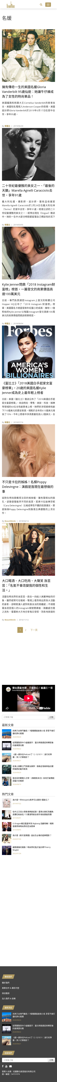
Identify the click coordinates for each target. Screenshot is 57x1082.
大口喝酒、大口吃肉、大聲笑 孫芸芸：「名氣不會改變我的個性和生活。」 (26, 585)
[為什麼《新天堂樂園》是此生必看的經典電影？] (6, 838)
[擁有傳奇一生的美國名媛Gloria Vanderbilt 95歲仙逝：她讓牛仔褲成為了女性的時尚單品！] (28, 55)
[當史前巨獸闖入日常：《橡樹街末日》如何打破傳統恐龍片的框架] (6, 781)
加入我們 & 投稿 (9, 998)
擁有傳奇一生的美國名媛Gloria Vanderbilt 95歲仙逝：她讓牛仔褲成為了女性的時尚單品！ (28, 91)
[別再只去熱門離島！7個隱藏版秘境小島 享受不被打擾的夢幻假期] (6, 733)
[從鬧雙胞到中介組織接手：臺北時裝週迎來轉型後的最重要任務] (6, 745)
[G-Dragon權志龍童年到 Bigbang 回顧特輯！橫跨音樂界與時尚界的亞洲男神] (6, 826)
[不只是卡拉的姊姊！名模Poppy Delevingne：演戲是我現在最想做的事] (28, 450)
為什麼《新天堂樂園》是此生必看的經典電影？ (32, 835)
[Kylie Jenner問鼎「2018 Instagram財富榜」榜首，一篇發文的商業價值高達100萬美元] (28, 253)
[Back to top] (48, 1073)
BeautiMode (10, 521)
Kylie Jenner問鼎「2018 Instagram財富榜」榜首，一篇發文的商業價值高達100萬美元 (28, 289)
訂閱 (51, 717)
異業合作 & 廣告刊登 (10, 988)
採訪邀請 (5, 993)
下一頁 (34, 630)
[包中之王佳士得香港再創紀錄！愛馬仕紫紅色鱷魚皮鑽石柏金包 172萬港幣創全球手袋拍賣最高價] (6, 814)
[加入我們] (11, 1066)
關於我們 (5, 982)
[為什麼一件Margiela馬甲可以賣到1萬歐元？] (6, 803)
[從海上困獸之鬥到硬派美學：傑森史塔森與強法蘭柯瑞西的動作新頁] (6, 769)
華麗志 (7, 126)
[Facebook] (3, 1066)
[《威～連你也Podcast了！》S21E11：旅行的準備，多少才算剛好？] (6, 757)
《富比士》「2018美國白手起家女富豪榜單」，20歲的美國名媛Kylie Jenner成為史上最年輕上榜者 (27, 388)
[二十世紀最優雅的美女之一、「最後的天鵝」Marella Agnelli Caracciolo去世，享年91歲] (28, 154)
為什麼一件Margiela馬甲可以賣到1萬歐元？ (31, 799)
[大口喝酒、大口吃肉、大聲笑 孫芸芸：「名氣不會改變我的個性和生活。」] (28, 549)
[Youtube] (7, 1066)
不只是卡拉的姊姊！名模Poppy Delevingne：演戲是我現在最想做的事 (27, 487)
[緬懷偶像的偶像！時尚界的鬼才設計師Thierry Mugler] (6, 850)
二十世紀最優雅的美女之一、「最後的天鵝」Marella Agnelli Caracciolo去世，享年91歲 (28, 190)
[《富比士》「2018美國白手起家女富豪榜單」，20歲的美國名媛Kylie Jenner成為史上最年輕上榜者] (28, 351)
